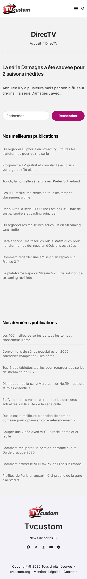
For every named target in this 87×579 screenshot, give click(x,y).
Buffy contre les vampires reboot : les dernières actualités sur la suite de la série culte (39, 402)
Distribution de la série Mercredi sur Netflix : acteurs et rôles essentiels (43, 386)
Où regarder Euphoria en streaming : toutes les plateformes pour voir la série (38, 151)
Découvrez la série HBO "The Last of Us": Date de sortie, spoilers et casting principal (41, 211)
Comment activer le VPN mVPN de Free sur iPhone (42, 464)
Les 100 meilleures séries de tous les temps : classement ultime (37, 195)
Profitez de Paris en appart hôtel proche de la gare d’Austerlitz (42, 477)
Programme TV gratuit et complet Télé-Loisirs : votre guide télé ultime (39, 167)
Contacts (70, 572)
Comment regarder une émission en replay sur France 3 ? (38, 259)
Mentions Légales (47, 572)
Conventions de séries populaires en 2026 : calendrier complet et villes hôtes (36, 353)
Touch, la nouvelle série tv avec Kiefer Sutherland (41, 181)
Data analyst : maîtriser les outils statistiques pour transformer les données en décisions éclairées (41, 243)
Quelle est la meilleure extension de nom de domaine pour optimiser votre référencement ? (38, 418)
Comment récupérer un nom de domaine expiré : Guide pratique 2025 (40, 450)
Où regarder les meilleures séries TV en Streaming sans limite (41, 227)
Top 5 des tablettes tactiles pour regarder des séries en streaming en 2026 (43, 369)
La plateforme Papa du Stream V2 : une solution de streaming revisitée (42, 275)
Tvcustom (43, 526)
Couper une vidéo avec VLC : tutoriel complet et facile (40, 434)
